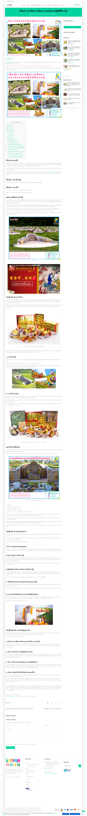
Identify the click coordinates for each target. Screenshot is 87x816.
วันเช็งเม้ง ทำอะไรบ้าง (10, 131)
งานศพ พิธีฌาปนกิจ (30, 776)
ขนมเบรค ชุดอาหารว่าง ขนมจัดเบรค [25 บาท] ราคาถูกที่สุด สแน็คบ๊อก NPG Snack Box (74, 89)
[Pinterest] (70, 108)
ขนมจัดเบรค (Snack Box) (36, 5)
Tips (28, 778)
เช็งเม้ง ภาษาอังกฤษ (10, 126)
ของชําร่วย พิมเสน (29, 810)
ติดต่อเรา (63, 5)
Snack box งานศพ (35, 809)
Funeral (35, 14)
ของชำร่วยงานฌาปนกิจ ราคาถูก (12, 696)
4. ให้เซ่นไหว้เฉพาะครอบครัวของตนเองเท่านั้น (16, 146)
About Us (49, 5)
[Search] (80, 76)
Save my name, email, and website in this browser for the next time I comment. (21, 744)
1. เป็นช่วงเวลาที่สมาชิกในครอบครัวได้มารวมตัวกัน (16, 151)
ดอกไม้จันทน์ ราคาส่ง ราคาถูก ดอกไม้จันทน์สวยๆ (74, 99)
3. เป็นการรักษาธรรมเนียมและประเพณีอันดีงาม (16, 155)
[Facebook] (65, 108)
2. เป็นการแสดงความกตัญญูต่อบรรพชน (14, 153)
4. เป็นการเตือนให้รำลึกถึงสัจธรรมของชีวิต (15, 156)
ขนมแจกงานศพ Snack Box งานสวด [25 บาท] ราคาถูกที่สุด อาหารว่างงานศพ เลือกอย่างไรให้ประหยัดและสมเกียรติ (74, 84)
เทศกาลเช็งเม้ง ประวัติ (10, 130)
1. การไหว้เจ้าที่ (10, 133)
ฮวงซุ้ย (15, 212)
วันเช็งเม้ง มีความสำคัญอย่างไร (12, 149)
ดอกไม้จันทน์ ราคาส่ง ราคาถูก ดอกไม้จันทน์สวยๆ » (53, 708)
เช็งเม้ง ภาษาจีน (9, 128)
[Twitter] (75, 108)
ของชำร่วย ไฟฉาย (22, 810)
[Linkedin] (77, 108)
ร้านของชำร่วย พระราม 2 (26, 809)
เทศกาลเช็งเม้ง (54, 171)
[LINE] (67, 108)
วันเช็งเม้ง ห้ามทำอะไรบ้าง (11, 139)
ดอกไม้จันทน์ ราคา (15, 810)
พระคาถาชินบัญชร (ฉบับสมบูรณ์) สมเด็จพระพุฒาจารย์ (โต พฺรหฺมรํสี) (73, 94)
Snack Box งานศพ (30, 772)
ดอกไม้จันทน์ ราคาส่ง (31, 766)
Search (72, 27)
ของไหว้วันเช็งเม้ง (10, 137)
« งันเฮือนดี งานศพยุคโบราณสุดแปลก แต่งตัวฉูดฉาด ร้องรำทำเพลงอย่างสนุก (19, 709)
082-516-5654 (11, 1)
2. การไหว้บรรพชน (11, 135)
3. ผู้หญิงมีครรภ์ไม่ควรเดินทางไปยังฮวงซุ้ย (15, 144)
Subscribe (80, 765)
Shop (28, 5)
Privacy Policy (56, 5)
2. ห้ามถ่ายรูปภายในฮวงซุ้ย (12, 142)
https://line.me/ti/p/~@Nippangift (50, 773)
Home (24, 5)
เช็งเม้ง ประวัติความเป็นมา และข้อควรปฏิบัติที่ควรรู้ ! (73, 103)
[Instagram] (72, 108)
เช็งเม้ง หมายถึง (9, 124)
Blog (44, 5)
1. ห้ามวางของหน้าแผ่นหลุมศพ (13, 140)
